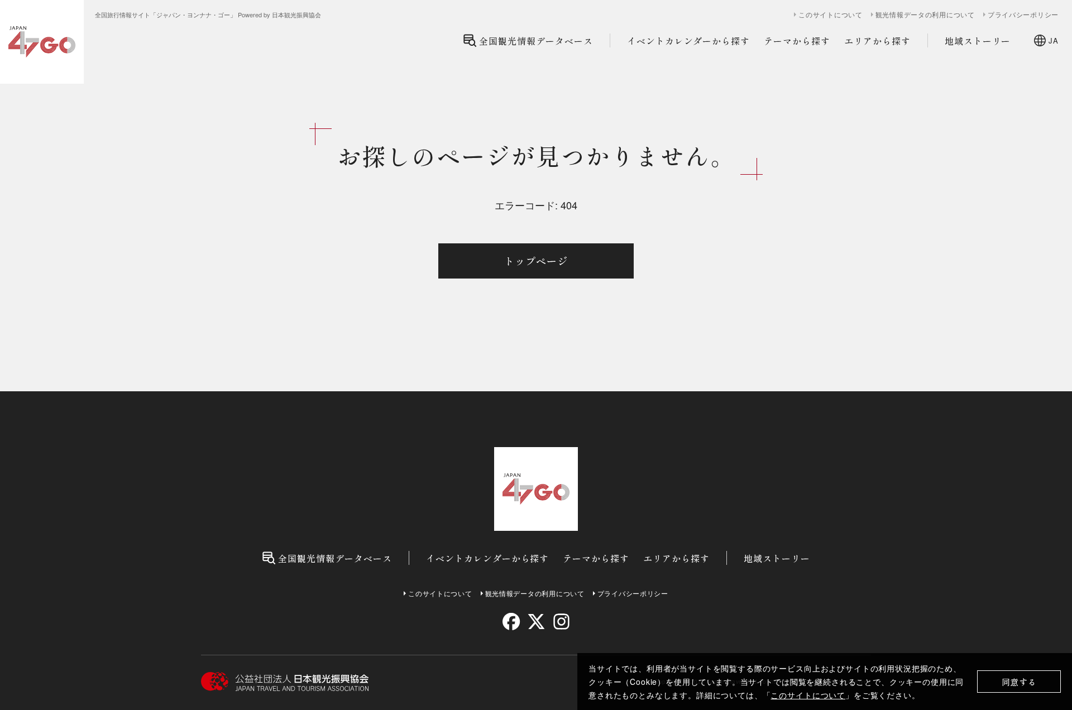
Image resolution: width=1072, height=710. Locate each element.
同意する (1019, 682)
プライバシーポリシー (1023, 14)
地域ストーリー (978, 40)
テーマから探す (797, 40)
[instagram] (561, 621)
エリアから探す (877, 40)
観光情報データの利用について (925, 14)
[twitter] (536, 621)
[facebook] (511, 621)
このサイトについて (807, 695)
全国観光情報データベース (536, 40)
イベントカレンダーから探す (688, 40)
